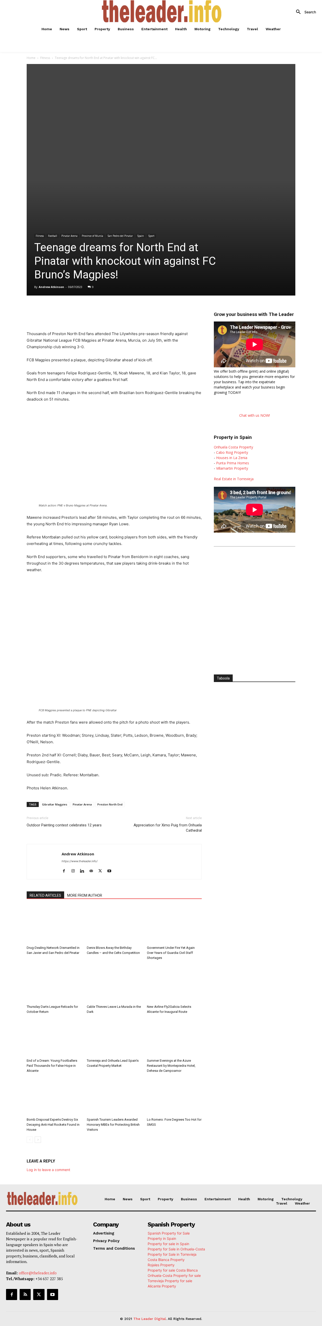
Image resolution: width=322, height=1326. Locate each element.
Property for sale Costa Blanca (173, 1270)
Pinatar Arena (69, 236)
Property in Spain (162, 1238)
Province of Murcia (92, 236)
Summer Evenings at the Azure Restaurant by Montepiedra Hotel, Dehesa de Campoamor (171, 1066)
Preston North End (110, 804)
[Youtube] (111, 871)
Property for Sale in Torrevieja (172, 1254)
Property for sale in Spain (168, 1243)
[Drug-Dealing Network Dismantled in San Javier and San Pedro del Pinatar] (54, 925)
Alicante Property (162, 1286)
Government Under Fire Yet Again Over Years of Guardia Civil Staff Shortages (171, 953)
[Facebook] (63, 310)
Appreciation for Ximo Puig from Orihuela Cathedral (168, 828)
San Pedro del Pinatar (120, 236)
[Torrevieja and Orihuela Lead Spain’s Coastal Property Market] (114, 1037)
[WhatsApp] (86, 310)
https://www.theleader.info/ (80, 861)
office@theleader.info (38, 1272)
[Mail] (93, 871)
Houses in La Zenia (231, 457)
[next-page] (38, 1140)
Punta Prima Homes (232, 463)
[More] (132, 310)
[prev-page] (30, 1140)
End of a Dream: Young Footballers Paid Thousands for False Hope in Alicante (52, 1066)
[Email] (121, 310)
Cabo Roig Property (232, 452)
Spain (140, 236)
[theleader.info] (162, 11)
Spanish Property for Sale (169, 1233)
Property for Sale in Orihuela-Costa (176, 1249)
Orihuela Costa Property (233, 447)
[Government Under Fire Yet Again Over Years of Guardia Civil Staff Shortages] (174, 925)
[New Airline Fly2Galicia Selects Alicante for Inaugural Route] (174, 983)
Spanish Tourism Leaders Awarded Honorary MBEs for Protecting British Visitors (113, 1124)
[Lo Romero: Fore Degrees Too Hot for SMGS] (174, 1096)
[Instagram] (75, 871)
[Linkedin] (98, 310)
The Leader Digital (149, 1319)
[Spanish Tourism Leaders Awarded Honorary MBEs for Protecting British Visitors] (114, 1096)
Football (52, 236)
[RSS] (25, 1294)
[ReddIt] (109, 310)
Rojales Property (161, 1265)
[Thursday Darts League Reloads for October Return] (54, 983)
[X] (74, 310)
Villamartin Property (232, 468)
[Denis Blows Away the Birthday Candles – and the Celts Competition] (114, 925)
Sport (151, 236)
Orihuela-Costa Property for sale (174, 1275)
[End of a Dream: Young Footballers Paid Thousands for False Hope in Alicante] (54, 1037)
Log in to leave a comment (48, 1170)
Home (31, 58)
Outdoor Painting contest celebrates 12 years (64, 825)
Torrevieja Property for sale (170, 1280)
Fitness (45, 58)
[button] (304, 12)
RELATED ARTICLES (45, 895)
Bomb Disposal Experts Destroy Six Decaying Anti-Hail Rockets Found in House (53, 1124)
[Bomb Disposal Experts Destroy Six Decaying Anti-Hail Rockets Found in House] (54, 1096)
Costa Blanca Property (166, 1259)
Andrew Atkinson (51, 287)
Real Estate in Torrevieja (234, 478)
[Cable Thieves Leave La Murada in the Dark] (114, 983)
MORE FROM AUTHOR (84, 895)
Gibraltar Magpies (54, 804)
